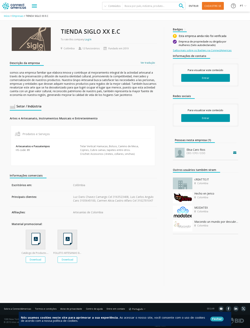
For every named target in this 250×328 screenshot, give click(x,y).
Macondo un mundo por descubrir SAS (216, 221)
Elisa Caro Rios (196, 149)
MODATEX (201, 207)
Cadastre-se (212, 6)
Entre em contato (116, 308)
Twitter (243, 308)
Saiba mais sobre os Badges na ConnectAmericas (202, 50)
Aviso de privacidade (71, 308)
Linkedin (236, 308)
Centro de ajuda (94, 308)
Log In (88, 39)
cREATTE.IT (201, 179)
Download (35, 259)
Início (7, 16)
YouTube (221, 308)
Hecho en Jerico (204, 193)
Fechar (217, 318)
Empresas (17, 16)
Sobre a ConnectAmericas (17, 308)
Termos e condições (45, 308)
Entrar (205, 78)
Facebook (228, 308)
